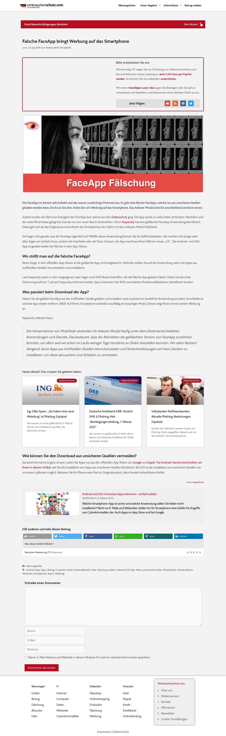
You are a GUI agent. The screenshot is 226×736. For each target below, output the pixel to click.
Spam (51, 573)
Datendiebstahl (82, 569)
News (139, 569)
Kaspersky (128, 222)
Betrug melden (193, 5)
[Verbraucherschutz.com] (41, 5)
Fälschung (102, 569)
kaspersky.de (198, 482)
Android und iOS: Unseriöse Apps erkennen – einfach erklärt (119, 494)
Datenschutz (119, 217)
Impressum (104, 732)
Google (137, 462)
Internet (121, 569)
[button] (37, 536)
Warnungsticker (127, 5)
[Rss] (175, 103)
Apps (43, 569)
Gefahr (112, 569)
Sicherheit (27, 573)
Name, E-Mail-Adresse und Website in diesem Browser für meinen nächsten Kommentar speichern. (89, 657)
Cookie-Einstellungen (174, 719)
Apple (151, 462)
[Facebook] (183, 103)
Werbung (59, 573)
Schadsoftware (185, 569)
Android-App (33, 569)
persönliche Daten (152, 569)
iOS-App (130, 569)
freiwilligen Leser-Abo (141, 87)
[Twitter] (191, 103)
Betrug (51, 569)
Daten (70, 569)
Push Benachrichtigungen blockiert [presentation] (46, 24)
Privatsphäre (169, 569)
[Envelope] (167, 103)
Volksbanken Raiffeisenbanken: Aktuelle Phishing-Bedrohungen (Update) (171, 416)
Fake (93, 569)
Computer (60, 569)
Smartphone (40, 573)
